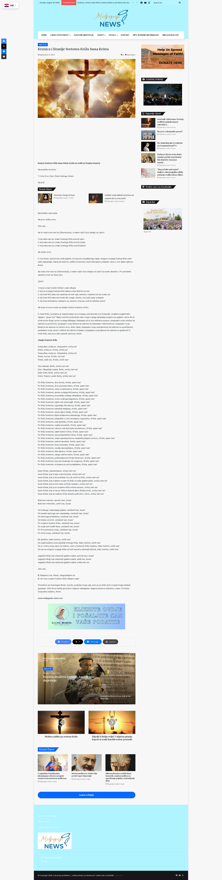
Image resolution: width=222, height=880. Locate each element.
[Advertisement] (86, 140)
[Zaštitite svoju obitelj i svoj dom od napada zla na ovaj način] (96, 198)
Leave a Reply (86, 795)
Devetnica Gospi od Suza (64, 195)
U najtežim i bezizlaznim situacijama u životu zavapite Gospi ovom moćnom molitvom (52, 776)
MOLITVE (42, 45)
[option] (86, 678)
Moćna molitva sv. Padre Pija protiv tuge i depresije (84, 774)
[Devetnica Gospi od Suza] (45, 198)
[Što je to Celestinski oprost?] (148, 135)
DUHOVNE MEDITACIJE (84, 35)
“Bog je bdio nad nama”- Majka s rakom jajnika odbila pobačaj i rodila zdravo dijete (110, 3)
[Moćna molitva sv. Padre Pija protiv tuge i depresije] (86, 762)
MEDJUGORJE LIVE (171, 35)
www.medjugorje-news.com (50, 598)
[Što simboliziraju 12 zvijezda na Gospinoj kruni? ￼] (148, 146)
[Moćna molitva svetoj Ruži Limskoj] (86, 678)
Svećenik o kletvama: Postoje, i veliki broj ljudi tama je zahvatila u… (170, 122)
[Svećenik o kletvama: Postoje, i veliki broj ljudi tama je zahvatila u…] (148, 123)
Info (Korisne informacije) (51, 857)
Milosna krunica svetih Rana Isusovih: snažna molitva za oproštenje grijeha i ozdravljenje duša (120, 777)
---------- (119, 875)
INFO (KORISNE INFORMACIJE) (146, 35)
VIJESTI (100, 35)
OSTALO (112, 35)
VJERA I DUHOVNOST (59, 35)
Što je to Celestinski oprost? (169, 131)
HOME (44, 35)
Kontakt (44, 861)
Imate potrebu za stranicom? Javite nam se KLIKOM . (93, 875)
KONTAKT (125, 35)
